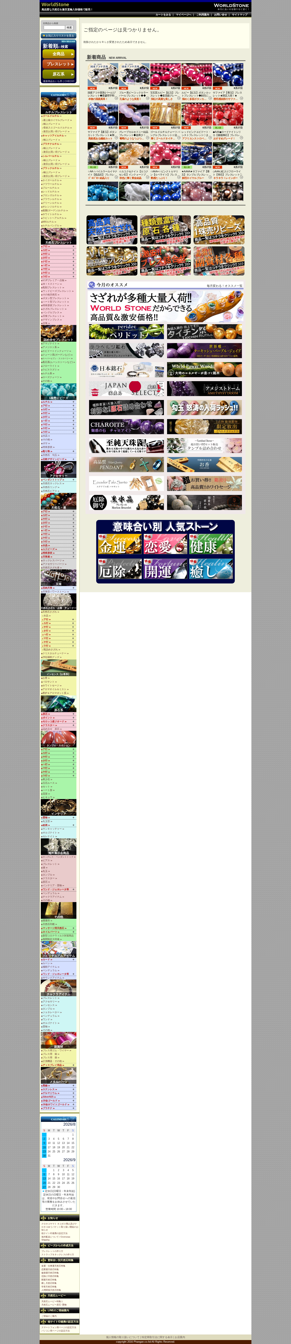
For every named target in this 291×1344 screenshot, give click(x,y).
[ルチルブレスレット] (59, 105)
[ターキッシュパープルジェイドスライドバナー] (204, 350)
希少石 (46, 779)
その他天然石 (50, 294)
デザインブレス (51, 319)
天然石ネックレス (52, 483)
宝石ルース (49, 783)
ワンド (46, 1019)
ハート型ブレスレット (55, 301)
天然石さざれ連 (51, 567)
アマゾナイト (50, 343)
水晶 (45, 435)
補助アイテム (50, 966)
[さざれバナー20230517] (165, 306)
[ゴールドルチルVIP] (204, 331)
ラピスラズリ (50, 369)
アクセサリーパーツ (53, 564)
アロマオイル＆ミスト (54, 689)
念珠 (45, 323)
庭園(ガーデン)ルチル (54, 210)
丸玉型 (46, 821)
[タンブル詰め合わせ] (204, 445)
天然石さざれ (50, 611)
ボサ (45, 443)
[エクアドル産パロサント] (126, 483)
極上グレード (50, 123)
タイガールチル (51, 180)
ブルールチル (50, 187)
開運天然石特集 (49, 1279)
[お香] (204, 464)
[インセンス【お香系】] (59, 667)
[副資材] (59, 1040)
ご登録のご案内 (49, 1316)
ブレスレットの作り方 (52, 1251)
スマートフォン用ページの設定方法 (58, 1327)
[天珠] (59, 577)
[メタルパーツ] (59, 1075)
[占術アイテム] (59, 949)
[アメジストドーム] (204, 388)
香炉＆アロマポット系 (54, 693)
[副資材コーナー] (219, 261)
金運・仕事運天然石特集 (53, 1266)
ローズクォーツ (51, 377)
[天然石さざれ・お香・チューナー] (59, 601)
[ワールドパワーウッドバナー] (204, 369)
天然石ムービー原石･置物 (54, 1305)
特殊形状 (47, 447)
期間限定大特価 (51, 939)
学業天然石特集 (49, 1286)
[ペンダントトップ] (126, 464)
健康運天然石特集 (50, 1273)
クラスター (49, 878)
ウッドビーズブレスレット (57, 291)
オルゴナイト (50, 832)
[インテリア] (59, 807)
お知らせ (53, 1218)
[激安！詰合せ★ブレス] (165, 261)
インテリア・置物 (52, 885)
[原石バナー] (165, 230)
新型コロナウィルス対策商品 (58, 935)
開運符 (46, 920)
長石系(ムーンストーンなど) (58, 362)
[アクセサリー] (59, 469)
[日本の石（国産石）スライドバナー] (126, 388)
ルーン (46, 963)
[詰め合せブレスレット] (59, 333)
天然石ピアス (50, 491)
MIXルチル (48, 221)
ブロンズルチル (51, 195)
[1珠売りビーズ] (59, 391)
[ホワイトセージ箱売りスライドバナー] (204, 483)
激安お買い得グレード (55, 131)
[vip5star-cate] (112, 261)
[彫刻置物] (204, 426)
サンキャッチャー (52, 828)
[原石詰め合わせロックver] (126, 407)
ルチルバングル (51, 225)
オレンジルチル (51, 206)
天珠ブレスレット (52, 316)
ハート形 (47, 790)
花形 (45, 793)
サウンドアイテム (52, 977)
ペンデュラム (50, 893)
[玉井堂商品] (204, 502)
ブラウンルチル (51, 199)
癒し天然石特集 (49, 1283)
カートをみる (163, 14)
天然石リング (50, 487)
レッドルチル (50, 191)
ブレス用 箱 (50, 1054)
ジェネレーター (51, 1012)
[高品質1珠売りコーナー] (219, 230)
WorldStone (55, 4)
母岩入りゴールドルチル (56, 127)
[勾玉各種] (204, 407)
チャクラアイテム (52, 896)
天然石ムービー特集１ (52, 1301)
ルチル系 (47, 373)
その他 (46, 381)
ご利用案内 (202, 14)
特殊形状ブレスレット (55, 305)
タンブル (47, 874)
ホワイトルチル (51, 214)
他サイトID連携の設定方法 (54, 1233)
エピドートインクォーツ (56, 351)
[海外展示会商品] (59, 846)
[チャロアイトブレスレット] (126, 426)
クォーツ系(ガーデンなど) (56, 354)
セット (46, 786)
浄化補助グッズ (51, 657)
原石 (45, 881)
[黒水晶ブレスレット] (126, 502)
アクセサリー (50, 1001)
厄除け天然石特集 (50, 1276)
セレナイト (49, 836)
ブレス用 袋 (50, 1057)
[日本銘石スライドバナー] (126, 369)
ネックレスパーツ (52, 560)
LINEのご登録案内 (58, 1310)
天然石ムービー (57, 1295)
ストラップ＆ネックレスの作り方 (57, 1254)
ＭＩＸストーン (51, 283)
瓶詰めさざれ (51, 649)
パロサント (48, 681)
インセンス (49, 1005)
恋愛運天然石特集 (50, 1269)
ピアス (46, 860)
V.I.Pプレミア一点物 (53, 280)
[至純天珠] (126, 445)
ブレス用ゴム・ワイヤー (56, 1050)
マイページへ (183, 14)
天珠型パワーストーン (55, 591)
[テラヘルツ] (126, 350)
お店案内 (180, 1337)
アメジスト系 (50, 347)
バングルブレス (51, 312)
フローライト (50, 365)
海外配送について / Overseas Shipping (55, 1238)
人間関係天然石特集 (51, 1290)
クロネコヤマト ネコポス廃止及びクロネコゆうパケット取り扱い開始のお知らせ (59, 1227)
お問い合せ (220, 14)
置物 (45, 1026)
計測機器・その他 (52, 1061)
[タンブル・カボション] (59, 739)
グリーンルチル (51, 203)
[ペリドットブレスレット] (126, 331)
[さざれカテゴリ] (112, 230)
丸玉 (45, 871)
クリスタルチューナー (54, 653)
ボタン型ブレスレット (55, 298)
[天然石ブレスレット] (59, 236)
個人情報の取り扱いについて (123, 1337)
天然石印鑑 (49, 924)
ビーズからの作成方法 (60, 1245)
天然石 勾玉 (50, 455)
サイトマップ (239, 14)
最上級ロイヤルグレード (56, 120)
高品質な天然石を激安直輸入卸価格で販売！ (67, 9)
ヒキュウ (47, 797)
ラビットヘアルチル (53, 218)
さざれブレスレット (53, 309)
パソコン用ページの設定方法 (55, 1331)
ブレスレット (50, 864)
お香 (45, 678)
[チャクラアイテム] (59, 988)
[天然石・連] (59, 501)
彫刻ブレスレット (52, 287)
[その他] (59, 910)
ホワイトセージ (51, 685)
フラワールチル (51, 184)
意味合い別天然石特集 (60, 1260)
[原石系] (59, 703)
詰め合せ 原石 (51, 729)
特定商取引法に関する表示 (157, 1337)
